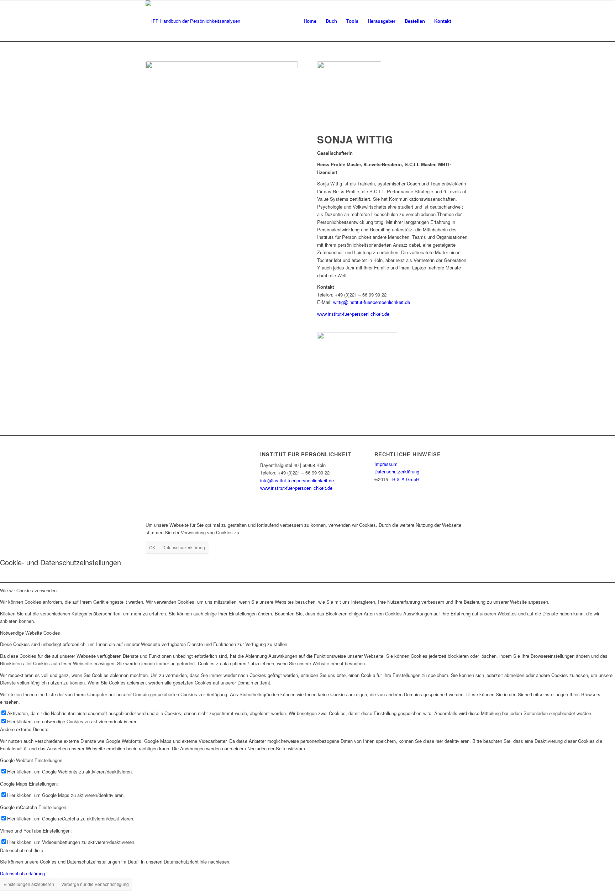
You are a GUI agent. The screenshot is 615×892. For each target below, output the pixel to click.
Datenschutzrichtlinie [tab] (21, 850)
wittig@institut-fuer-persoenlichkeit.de (371, 302)
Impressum (386, 464)
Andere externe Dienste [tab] (24, 729)
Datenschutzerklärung (396, 471)
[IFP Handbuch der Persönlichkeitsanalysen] (193, 21)
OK (152, 547)
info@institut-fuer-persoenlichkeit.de (297, 480)
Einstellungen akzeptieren (29, 884)
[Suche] (462, 21)
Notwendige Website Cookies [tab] (30, 632)
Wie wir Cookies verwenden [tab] (28, 590)
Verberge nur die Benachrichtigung (95, 884)
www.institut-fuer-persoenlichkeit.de (353, 313)
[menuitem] (310, 21)
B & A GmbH (405, 479)
